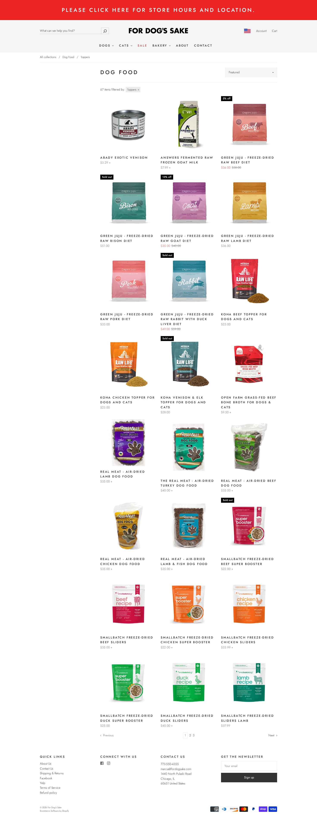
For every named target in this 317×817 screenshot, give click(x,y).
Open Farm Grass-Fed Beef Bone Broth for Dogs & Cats (248, 402)
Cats (124, 46)
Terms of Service (50, 788)
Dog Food (68, 57)
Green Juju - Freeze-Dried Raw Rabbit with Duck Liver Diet (187, 319)
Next (271, 735)
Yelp (42, 783)
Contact (203, 46)
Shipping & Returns (52, 773)
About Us (45, 763)
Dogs (105, 46)
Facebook (46, 778)
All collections (48, 57)
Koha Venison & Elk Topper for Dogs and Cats (183, 402)
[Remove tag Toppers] (133, 89)
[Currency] (247, 31)
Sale (142, 46)
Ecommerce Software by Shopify (54, 810)
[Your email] (249, 766)
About (182, 46)
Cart (274, 31)
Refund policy (48, 792)
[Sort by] (251, 72)
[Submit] (105, 31)
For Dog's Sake (54, 807)
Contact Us (46, 768)
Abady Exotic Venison (124, 157)
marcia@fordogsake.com (176, 769)
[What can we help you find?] (74, 30)
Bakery (160, 46)
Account (261, 31)
